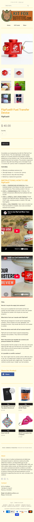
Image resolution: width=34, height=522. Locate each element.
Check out (20, 2)
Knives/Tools (14, 447)
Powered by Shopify (24, 508)
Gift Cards (17, 25)
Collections (8, 447)
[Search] (28, 5)
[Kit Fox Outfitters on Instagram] (5, 479)
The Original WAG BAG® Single (24, 407)
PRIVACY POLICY (25, 505)
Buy (8, 404)
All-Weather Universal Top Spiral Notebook (8, 407)
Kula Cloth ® (5, 433)
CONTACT (17, 505)
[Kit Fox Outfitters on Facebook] (2, 479)
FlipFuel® (5, 117)
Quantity (3, 130)
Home (8, 25)
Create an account (18, 502)
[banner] (17, 16)
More (24, 25)
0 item (14, 2)
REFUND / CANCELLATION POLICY (11, 506)
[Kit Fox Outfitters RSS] (7, 479)
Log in (11, 502)
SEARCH (5, 505)
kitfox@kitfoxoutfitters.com (12, 493)
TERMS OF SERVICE (26, 506)
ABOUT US (11, 505)
